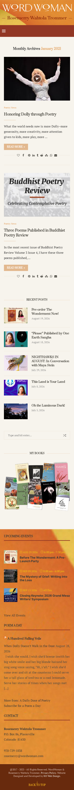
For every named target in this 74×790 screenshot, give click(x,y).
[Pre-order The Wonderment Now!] (16, 315)
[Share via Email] (55, 155)
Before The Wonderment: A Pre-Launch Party (43, 559)
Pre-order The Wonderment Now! (45, 312)
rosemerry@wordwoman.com (23, 756)
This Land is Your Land (48, 382)
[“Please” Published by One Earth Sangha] (16, 339)
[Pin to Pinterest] (29, 155)
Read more (15, 146)
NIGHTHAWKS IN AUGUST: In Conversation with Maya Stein (50, 361)
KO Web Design (52, 776)
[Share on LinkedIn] (33, 155)
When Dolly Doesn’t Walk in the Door (29, 646)
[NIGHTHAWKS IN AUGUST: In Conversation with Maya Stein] (16, 363)
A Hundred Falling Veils (24, 639)
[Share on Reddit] (41, 155)
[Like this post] (18, 155)
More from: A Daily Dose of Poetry (27, 700)
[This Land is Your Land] (16, 387)
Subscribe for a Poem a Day (22, 706)
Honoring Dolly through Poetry (30, 114)
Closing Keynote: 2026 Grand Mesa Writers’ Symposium (45, 597)
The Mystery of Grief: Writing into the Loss (43, 578)
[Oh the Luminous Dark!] (16, 411)
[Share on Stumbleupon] (46, 155)
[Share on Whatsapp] (51, 155)
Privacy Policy (48, 772)
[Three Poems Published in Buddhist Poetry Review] (37, 195)
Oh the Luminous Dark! (48, 405)
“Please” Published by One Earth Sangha (50, 335)
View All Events (14, 615)
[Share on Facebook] (23, 155)
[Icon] (37, 79)
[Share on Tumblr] (37, 155)
